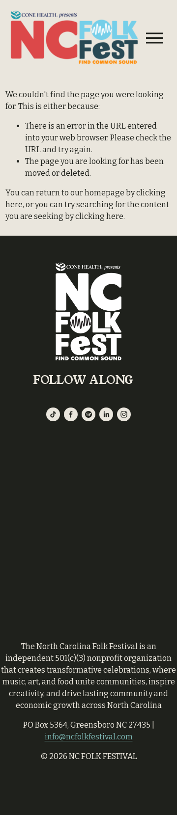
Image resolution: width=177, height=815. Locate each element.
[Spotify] (88, 414)
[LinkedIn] (106, 414)
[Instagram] (124, 414)
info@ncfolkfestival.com (89, 736)
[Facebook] (71, 414)
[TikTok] (53, 414)
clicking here (99, 216)
